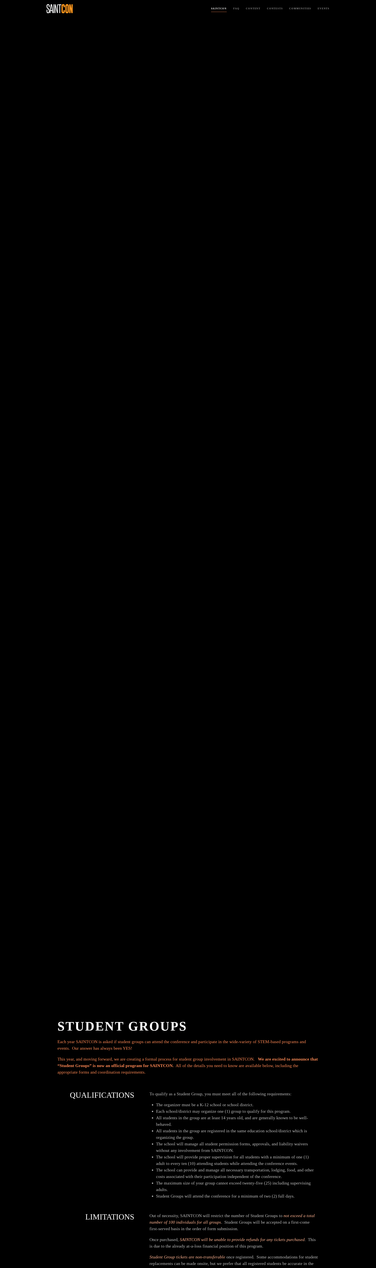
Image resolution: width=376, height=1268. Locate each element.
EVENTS (323, 8)
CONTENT (253, 8)
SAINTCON (219, 8)
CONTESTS (275, 8)
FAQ (236, 8)
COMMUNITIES (300, 8)
